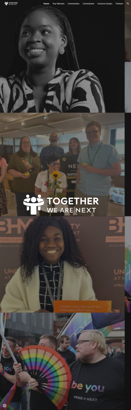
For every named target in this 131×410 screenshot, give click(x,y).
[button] (128, 4)
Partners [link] (119, 3)
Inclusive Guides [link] (104, 3)
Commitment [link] (88, 3)
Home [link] (46, 3)
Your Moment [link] (58, 3)
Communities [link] (73, 3)
